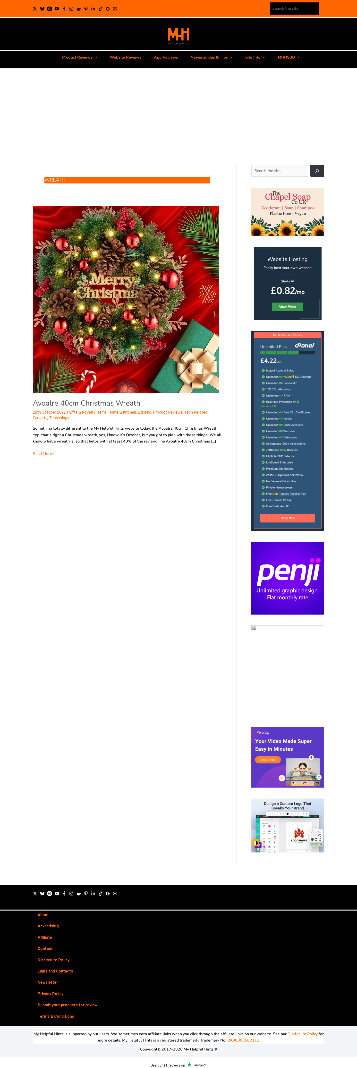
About (43, 914)
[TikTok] (100, 9)
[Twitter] (35, 893)
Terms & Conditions (56, 1016)
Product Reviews (77, 57)
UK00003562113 (243, 1040)
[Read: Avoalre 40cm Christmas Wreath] (126, 299)
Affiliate (45, 937)
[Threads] (49, 9)
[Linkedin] (93, 9)
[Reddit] (78, 9)
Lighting (144, 412)
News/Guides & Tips (209, 57)
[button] (95, 57)
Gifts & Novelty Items (88, 412)
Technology (59, 418)
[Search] (317, 171)
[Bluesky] (42, 9)
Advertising (48, 926)
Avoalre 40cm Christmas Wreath (86, 403)
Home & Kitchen (122, 412)
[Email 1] (115, 9)
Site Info (252, 57)
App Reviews (166, 57)
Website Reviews (125, 57)
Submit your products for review (67, 1005)
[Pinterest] (86, 9)
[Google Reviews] (108, 9)
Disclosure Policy (53, 960)
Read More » (44, 453)
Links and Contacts (55, 971)
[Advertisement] (178, 113)
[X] (35, 9)
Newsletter (48, 982)
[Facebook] (64, 9)
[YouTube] (57, 9)
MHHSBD (286, 57)
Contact (45, 948)
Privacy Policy (50, 993)
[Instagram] (71, 9)
